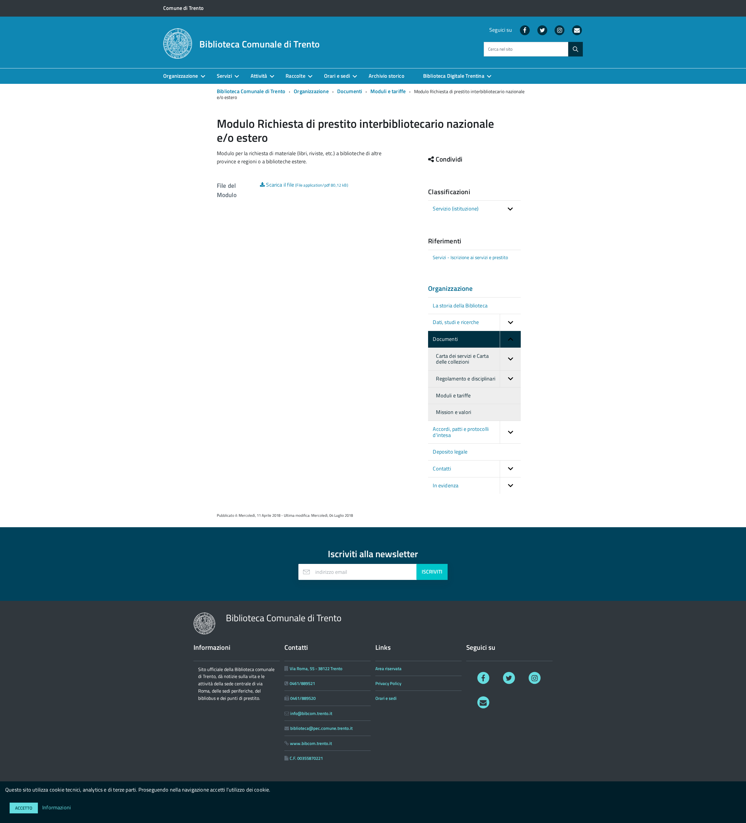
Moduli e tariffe (388, 91)
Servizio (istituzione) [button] (455, 209)
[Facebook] (525, 30)
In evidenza (445, 485)
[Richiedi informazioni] (483, 701)
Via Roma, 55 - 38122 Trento (316, 668)
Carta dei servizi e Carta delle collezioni (462, 359)
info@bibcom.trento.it (311, 713)
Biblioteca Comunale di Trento (259, 44)
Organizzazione (180, 76)
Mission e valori (453, 412)
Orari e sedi (337, 76)
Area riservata (388, 668)
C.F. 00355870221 (306, 758)
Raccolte (295, 76)
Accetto (23, 808)
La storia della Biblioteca (460, 305)
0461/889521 (302, 683)
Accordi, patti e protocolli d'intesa (461, 432)
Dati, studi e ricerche (456, 322)
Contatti (442, 468)
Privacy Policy (388, 683)
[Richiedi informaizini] (577, 30)
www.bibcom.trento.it (311, 743)
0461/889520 (303, 698)
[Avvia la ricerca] (575, 49)
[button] (510, 322)
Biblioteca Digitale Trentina (453, 76)
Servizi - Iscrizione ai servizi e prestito (470, 257)
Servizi (224, 76)
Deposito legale (450, 452)
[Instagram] (560, 30)
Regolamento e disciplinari (465, 379)
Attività (259, 76)
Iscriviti (432, 572)
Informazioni (56, 807)
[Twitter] (542, 30)
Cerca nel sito (500, 49)
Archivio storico (386, 76)
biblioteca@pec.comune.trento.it (321, 728)
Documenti (349, 91)
